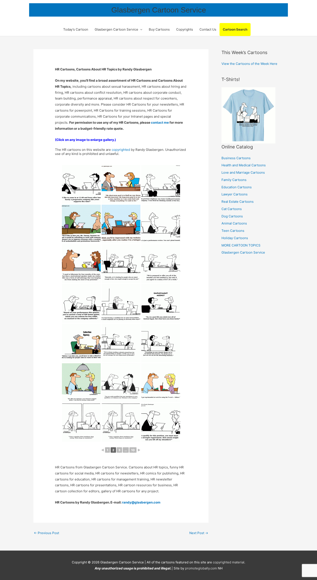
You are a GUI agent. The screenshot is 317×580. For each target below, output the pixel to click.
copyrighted (121, 150)
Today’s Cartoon (75, 29)
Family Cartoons (233, 180)
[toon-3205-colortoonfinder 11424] (81, 382)
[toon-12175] (121, 382)
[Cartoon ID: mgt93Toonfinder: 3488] (160, 224)
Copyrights (184, 29)
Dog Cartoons (232, 216)
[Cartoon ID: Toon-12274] (160, 343)
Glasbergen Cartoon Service (158, 10)
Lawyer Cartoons (234, 194)
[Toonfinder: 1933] (160, 184)
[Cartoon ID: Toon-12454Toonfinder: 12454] (121, 263)
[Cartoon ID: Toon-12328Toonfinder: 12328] (160, 303)
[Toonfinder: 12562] (81, 224)
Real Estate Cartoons (237, 202)
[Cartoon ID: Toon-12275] (121, 343)
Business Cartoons (236, 158)
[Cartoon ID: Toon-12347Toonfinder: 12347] (121, 303)
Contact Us (207, 29)
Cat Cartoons (231, 209)
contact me (160, 122)
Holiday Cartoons (234, 238)
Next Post (198, 533)
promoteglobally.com (201, 568)
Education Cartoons (236, 187)
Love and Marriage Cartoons (243, 172)
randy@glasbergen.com (141, 502)
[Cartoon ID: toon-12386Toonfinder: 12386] (81, 343)
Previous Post (46, 533)
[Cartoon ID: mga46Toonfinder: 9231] (81, 263)
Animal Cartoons (234, 223)
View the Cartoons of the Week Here (249, 64)
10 (133, 450)
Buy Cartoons (159, 29)
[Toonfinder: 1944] (81, 184)
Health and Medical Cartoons (243, 165)
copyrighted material (228, 562)
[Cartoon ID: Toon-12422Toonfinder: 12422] (81, 303)
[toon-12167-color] (160, 382)
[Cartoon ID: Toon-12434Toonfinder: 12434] (160, 263)
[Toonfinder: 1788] (121, 224)
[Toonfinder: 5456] (121, 184)
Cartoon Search (235, 29)
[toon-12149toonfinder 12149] (121, 422)
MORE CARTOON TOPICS (241, 245)
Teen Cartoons (232, 231)
